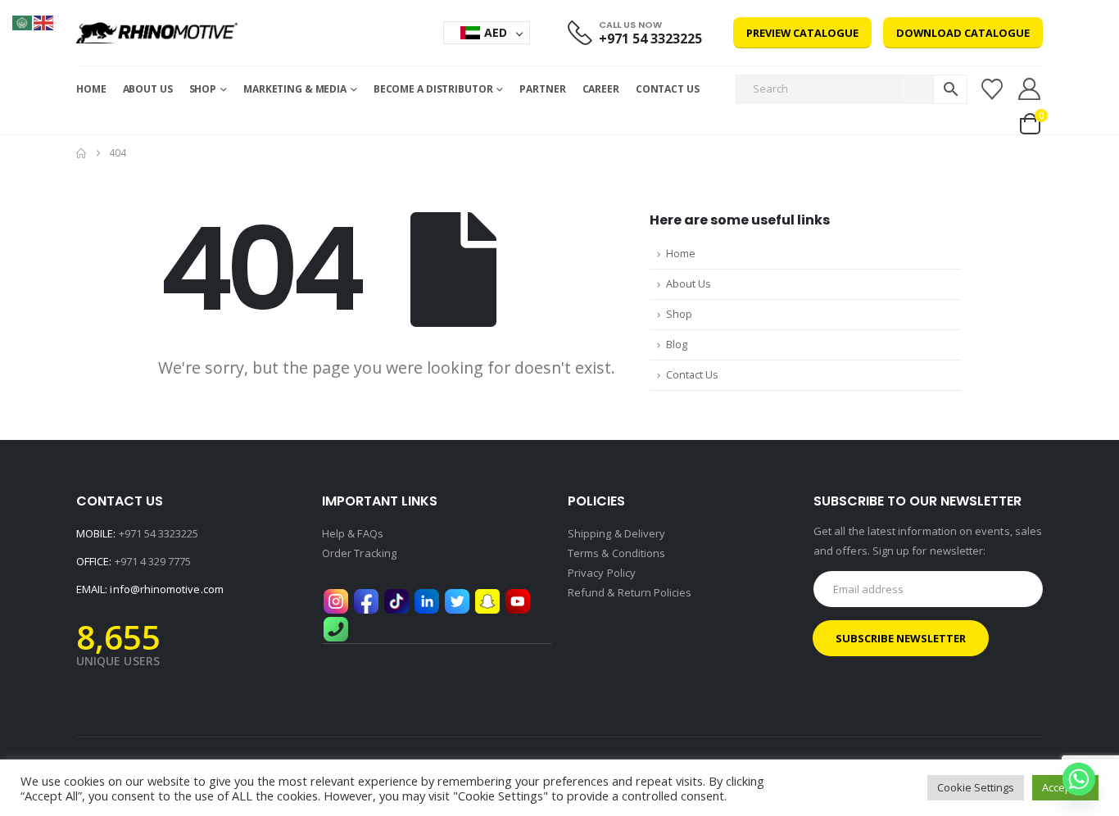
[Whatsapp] (1078, 779)
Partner (542, 89)
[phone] (336, 628)
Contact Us (668, 89)
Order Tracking (359, 553)
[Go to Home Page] (81, 153)
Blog (676, 344)
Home (91, 89)
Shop (679, 314)
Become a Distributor (433, 89)
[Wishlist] (991, 89)
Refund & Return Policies (630, 592)
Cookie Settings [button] (975, 787)
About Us (148, 89)
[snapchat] (487, 600)
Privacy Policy (602, 572)
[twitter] (457, 600)
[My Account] (1030, 89)
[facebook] (366, 600)
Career (600, 89)
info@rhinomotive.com (166, 589)
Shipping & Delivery (616, 533)
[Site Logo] (157, 32)
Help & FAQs (352, 533)
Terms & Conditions (616, 553)
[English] (44, 21)
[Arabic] (23, 21)
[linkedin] (427, 600)
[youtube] (518, 600)
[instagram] (336, 600)
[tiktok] (396, 600)
